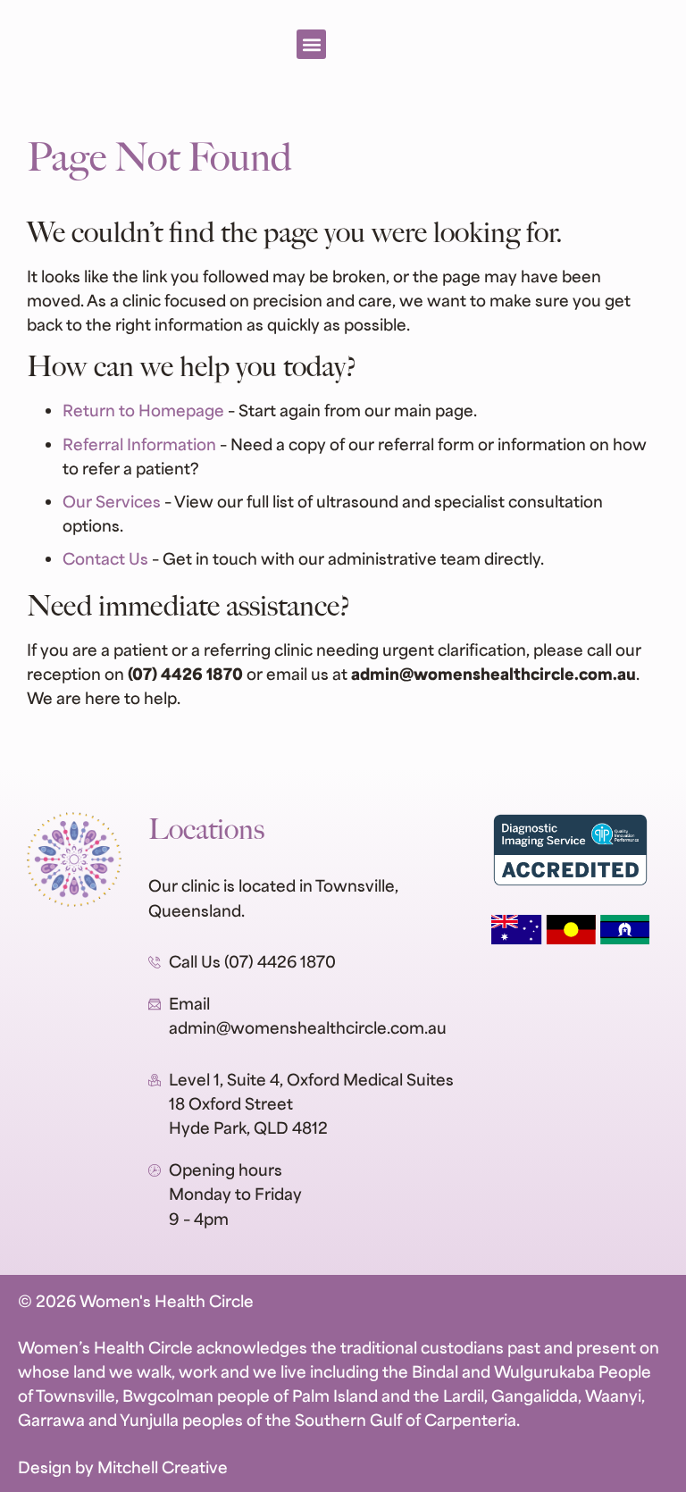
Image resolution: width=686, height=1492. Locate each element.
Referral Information (139, 443)
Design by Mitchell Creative (123, 1466)
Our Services (112, 500)
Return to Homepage (143, 409)
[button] (311, 44)
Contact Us (105, 558)
